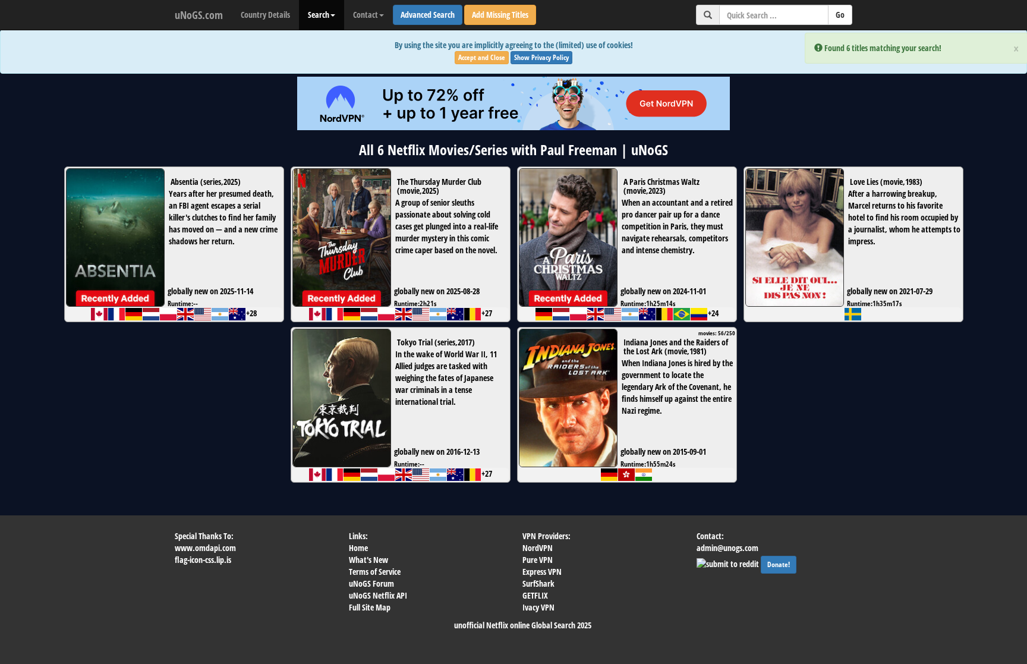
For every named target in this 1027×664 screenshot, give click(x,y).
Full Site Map (369, 607)
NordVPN (537, 547)
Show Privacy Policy (541, 57)
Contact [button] (365, 14)
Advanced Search (428, 14)
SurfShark (538, 583)
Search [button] (318, 14)
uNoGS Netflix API (378, 595)
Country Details (265, 14)
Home (358, 547)
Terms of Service (375, 571)
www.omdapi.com (205, 547)
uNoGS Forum (371, 583)
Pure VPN (537, 559)
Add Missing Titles (500, 14)
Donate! (778, 564)
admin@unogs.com (727, 547)
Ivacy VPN (538, 607)
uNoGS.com (199, 15)
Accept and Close (481, 57)
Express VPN (542, 571)
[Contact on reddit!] (729, 562)
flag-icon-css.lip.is (203, 559)
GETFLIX (535, 595)
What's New (368, 559)
